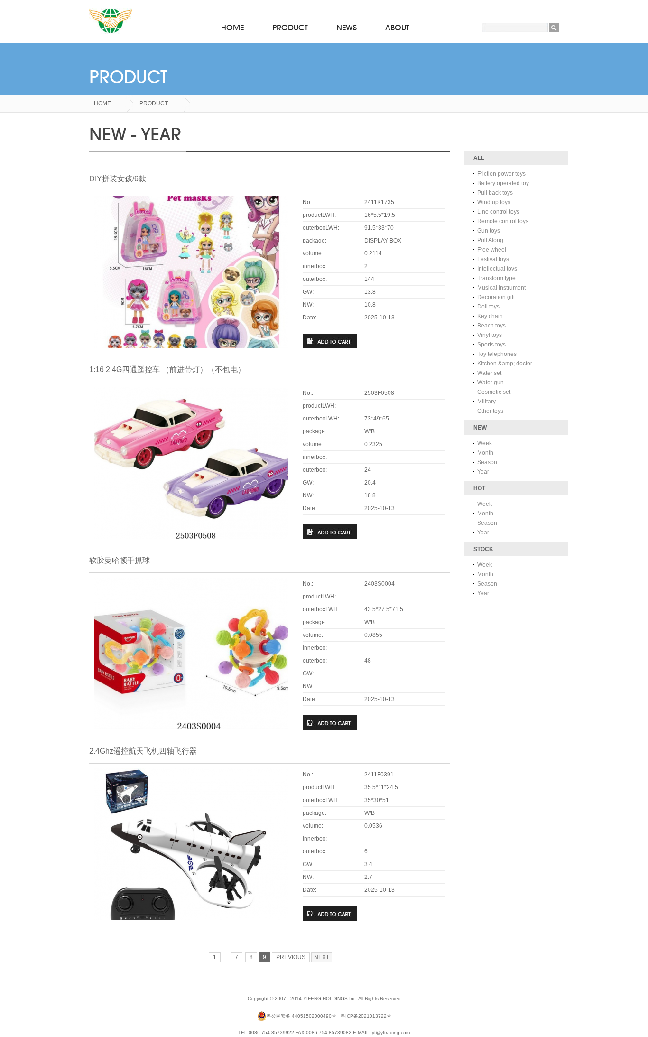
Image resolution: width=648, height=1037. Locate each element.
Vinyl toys (489, 335)
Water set (489, 373)
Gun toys (488, 230)
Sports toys (491, 344)
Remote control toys (502, 221)
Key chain (490, 316)
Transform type (496, 278)
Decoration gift (496, 297)
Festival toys (493, 259)
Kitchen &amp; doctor (504, 363)
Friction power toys (501, 173)
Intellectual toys (497, 268)
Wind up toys (493, 202)
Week (484, 443)
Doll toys (488, 306)
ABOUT (397, 28)
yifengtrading (110, 21)
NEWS (346, 28)
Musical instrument (501, 287)
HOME (232, 28)
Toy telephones (497, 354)
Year (483, 471)
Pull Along (490, 240)
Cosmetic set (493, 392)
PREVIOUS (290, 957)
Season (487, 462)
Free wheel (491, 249)
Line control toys (498, 211)
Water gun (490, 382)
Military (486, 401)
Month (485, 452)
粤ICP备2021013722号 (366, 1015)
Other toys (490, 411)
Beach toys (491, 325)
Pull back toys (495, 192)
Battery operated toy (503, 183)
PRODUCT (290, 28)
